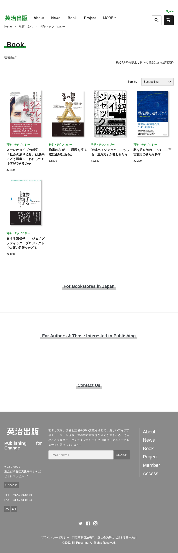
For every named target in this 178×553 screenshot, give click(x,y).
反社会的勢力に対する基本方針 (117, 537)
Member (151, 465)
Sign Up (121, 454)
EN (14, 508)
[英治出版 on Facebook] (88, 524)
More (108, 18)
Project (90, 18)
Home (8, 26)
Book (72, 18)
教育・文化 (26, 26)
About (39, 18)
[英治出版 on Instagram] (95, 524)
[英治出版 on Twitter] (80, 524)
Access (150, 473)
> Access (11, 485)
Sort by (132, 81)
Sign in (170, 11)
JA (7, 508)
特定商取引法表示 (83, 537)
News (55, 18)
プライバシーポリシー (55, 537)
